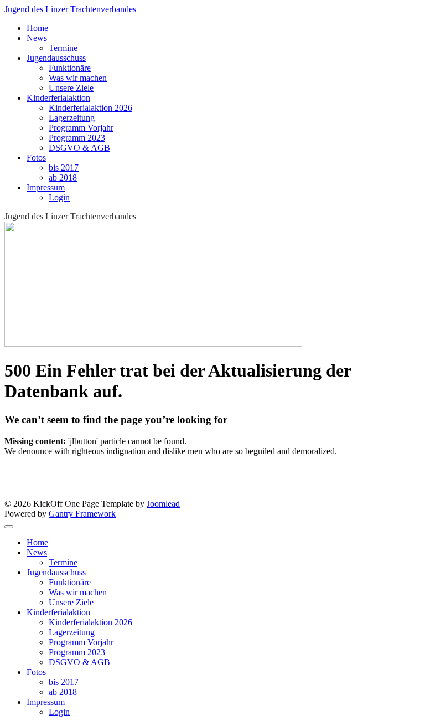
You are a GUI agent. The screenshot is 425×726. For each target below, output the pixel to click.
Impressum (46, 187)
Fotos (36, 157)
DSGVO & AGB (79, 147)
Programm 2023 (77, 137)
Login (59, 197)
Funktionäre (70, 68)
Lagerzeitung (72, 117)
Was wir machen (78, 78)
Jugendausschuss (56, 58)
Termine (63, 48)
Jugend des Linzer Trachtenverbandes (70, 9)
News (37, 38)
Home (37, 28)
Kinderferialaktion (58, 97)
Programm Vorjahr (81, 127)
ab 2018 (63, 177)
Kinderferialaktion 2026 (90, 107)
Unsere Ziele (71, 87)
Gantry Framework (82, 513)
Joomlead (163, 503)
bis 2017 (64, 167)
